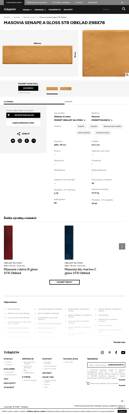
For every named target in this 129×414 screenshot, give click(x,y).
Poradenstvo (55, 9)
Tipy (6, 379)
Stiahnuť (9, 387)
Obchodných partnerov (37, 2)
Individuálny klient (14, 2)
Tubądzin (7, 17)
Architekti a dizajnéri (61, 2)
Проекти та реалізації (28, 366)
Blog (25, 370)
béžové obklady (105, 325)
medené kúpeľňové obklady (19, 332)
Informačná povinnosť (83, 406)
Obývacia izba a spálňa (112, 126)
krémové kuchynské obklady (49, 324)
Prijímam (122, 411)
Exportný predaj (50, 368)
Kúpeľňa (81, 126)
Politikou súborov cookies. (36, 411)
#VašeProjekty (29, 372)
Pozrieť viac (119, 342)
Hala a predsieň (84, 132)
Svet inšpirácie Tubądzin (29, 362)
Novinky (47, 373)
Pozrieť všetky (64, 282)
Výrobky (17, 17)
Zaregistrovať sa (116, 365)
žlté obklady (104, 315)
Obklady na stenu (29, 17)
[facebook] (27, 141)
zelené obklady (14, 309)
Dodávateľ (92, 2)
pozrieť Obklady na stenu (68, 120)
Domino (47, 384)
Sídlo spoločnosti (50, 366)
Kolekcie (8, 362)
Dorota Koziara (11, 375)
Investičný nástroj (102, 132)
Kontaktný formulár (48, 362)
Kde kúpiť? (68, 9)
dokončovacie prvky (46, 328)
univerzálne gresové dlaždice (50, 309)
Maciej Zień (10, 372)
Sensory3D (69, 362)
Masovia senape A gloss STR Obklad (52, 17)
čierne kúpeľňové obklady (48, 313)
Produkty (9, 364)
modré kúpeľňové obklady (18, 337)
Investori (79, 2)
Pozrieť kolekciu (101, 120)
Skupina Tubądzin (30, 380)
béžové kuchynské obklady (19, 313)
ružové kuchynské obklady (19, 318)
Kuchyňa (94, 126)
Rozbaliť (122, 380)
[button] (52, 89)
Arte (45, 387)
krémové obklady (45, 332)
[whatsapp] (20, 141)
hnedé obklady (105, 336)
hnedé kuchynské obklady (18, 328)
